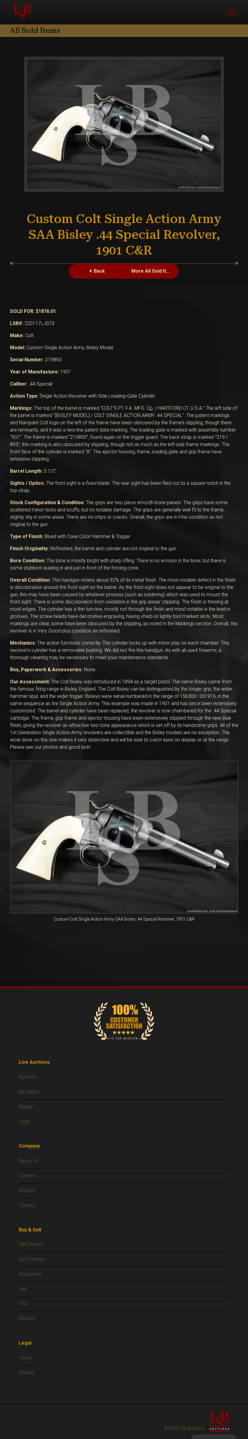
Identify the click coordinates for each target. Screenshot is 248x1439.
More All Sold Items (153, 271)
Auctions (28, 1077)
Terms (25, 1358)
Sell (22, 1289)
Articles (26, 1190)
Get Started (31, 1244)
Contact (27, 1205)
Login (24, 1121)
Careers (27, 1175)
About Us (28, 1161)
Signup (26, 1106)
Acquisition (30, 1274)
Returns (27, 1318)
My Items (29, 1092)
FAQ (23, 1303)
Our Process (32, 1259)
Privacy (26, 1372)
